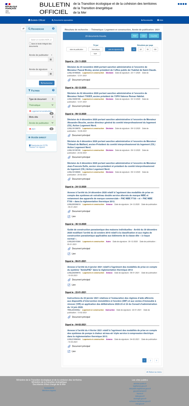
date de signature (114, 49)
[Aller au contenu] (181, 3)
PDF (135, 36)
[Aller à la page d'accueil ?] (186, 3)
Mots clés (33, 116)
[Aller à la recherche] (184, 3)
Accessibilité (49, 388)
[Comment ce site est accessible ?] (179, 3)
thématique (96, 49)
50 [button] (148, 49)
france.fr (140, 393)
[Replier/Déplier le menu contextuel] (23, 28)
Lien (73, 216)
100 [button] (155, 49)
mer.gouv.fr (140, 403)
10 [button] (134, 49)
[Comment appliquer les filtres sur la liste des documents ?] (53, 90)
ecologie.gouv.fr (140, 398)
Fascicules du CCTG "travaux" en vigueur (38, 146)
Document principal (80, 79)
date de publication (76, 49)
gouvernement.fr (139, 391)
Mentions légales (49, 390)
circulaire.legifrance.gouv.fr (140, 388)
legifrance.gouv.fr (140, 386)
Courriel (154, 36)
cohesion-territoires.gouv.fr (140, 401)
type (95, 53)
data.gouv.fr (140, 396)
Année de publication (39, 122)
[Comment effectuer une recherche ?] (53, 28)
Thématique (34, 105)
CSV (143, 36)
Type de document (38, 98)
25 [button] (141, 49)
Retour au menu (155, 372)
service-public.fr (140, 383)
